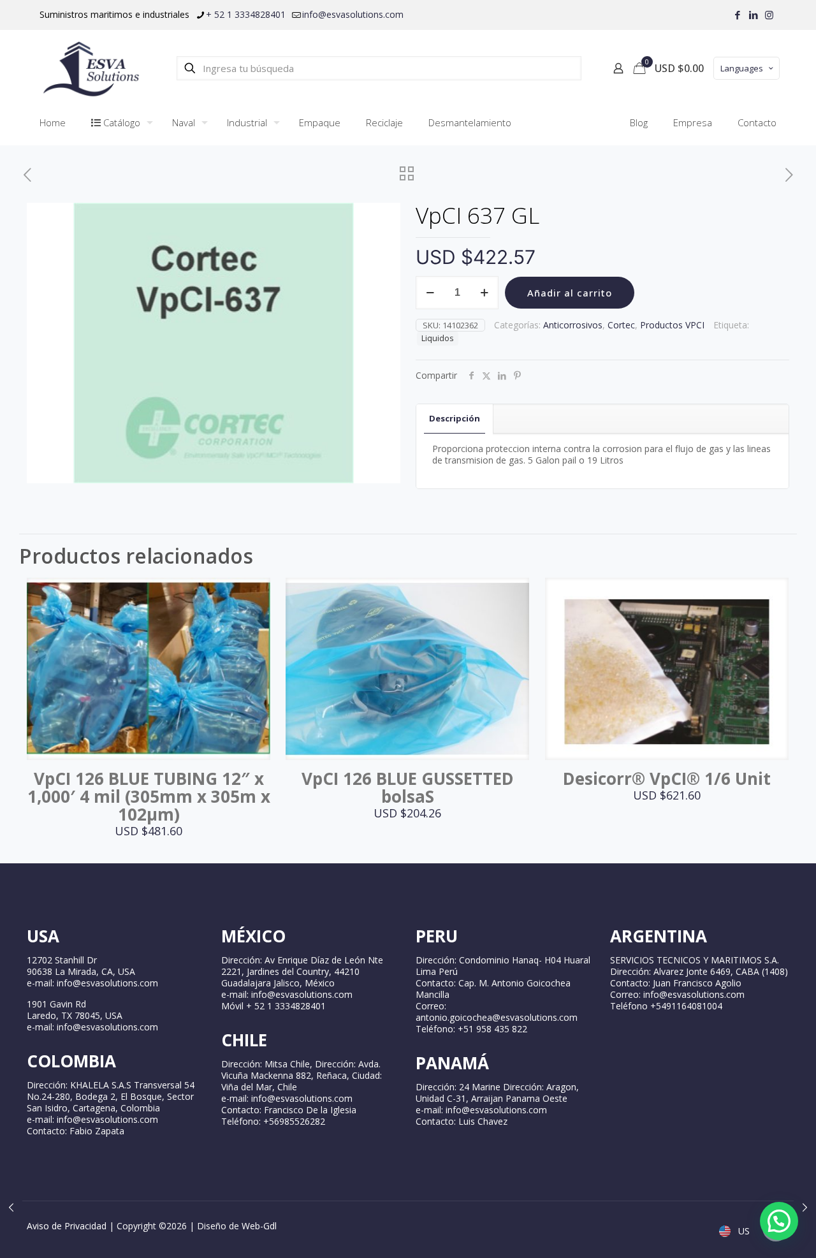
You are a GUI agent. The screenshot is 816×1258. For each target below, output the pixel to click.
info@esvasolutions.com (353, 14)
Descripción (454, 418)
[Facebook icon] (737, 14)
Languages (741, 68)
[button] (779, 1221)
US (743, 1231)
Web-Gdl (259, 1226)
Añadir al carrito (569, 292)
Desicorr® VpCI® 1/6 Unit (667, 778)
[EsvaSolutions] (91, 68)
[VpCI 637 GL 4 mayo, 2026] (805, 1206)
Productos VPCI (672, 325)
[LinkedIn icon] (753, 14)
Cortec (621, 325)
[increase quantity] (484, 292)
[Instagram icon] (769, 14)
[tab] (454, 418)
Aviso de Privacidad (66, 1226)
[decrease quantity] (430, 292)
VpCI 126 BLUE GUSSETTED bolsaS (408, 787)
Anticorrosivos (572, 325)
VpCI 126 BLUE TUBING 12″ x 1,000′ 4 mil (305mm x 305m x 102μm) (148, 796)
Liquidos (437, 338)
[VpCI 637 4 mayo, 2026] (11, 1206)
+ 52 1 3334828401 (246, 14)
